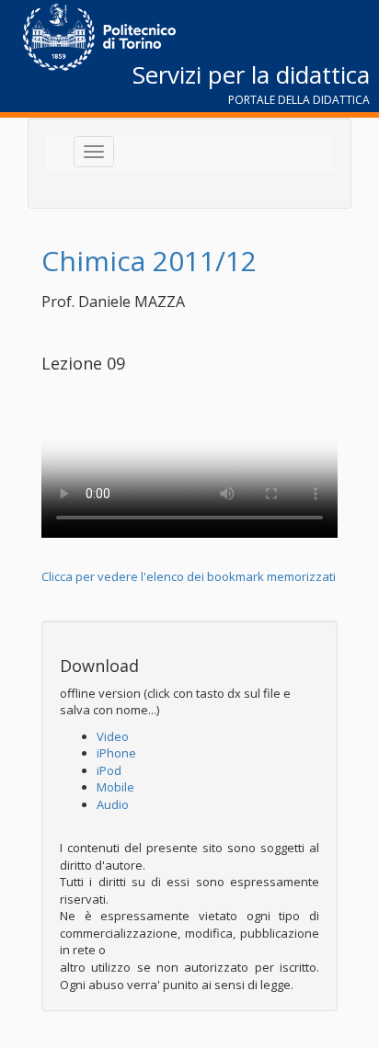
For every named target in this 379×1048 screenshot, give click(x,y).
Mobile (115, 787)
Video (113, 736)
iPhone (116, 753)
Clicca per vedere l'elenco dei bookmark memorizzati (188, 576)
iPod (109, 770)
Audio (113, 804)
